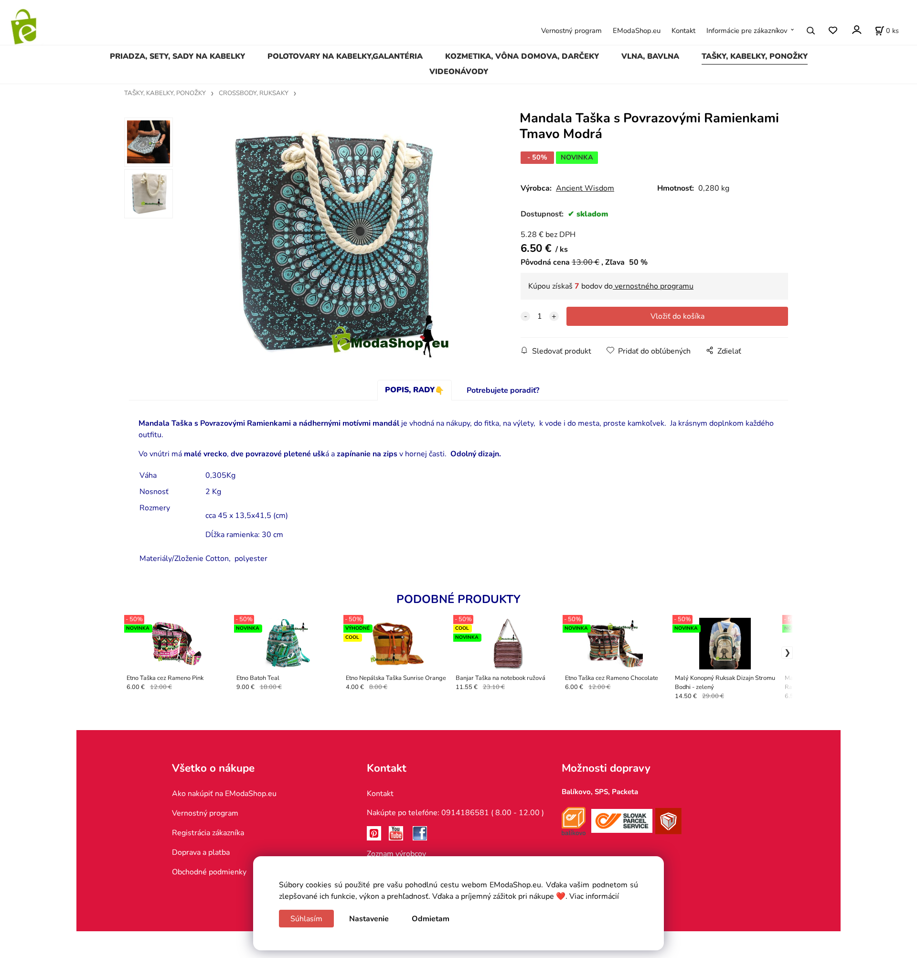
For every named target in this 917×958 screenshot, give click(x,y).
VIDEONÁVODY (458, 71)
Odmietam (430, 919)
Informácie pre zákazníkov (747, 30)
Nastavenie (369, 919)
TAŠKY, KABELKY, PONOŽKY (755, 56)
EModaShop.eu (637, 30)
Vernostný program (571, 30)
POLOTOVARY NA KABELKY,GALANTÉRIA (345, 56)
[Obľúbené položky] (832, 31)
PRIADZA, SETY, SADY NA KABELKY (177, 56)
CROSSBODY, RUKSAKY (253, 93)
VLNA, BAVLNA (650, 56)
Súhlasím (306, 919)
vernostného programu (653, 286)
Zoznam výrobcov (396, 854)
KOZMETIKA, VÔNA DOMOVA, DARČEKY (522, 56)
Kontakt (683, 30)
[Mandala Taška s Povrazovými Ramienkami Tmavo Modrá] (332, 240)
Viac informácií (594, 896)
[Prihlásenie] (856, 30)
